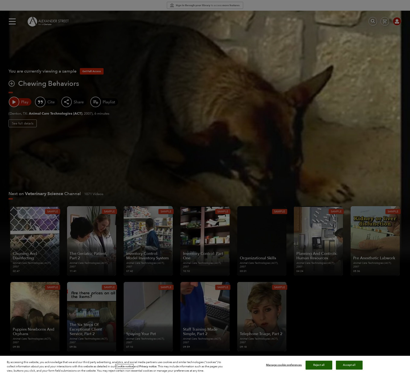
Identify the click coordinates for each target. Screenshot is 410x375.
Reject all (318, 365)
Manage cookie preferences (284, 365)
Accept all (349, 365)
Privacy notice (148, 366)
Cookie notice (124, 366)
